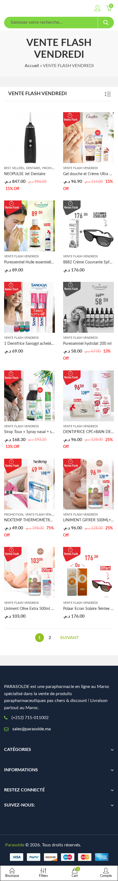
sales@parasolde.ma (31, 729)
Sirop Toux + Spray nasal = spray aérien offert (42, 432)
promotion (51, 168)
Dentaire (33, 168)
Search (106, 22)
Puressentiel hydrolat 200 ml (87, 344)
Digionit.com (100, 845)
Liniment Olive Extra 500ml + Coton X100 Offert (45, 609)
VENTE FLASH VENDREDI (80, 168)
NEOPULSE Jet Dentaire (24, 174)
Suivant (69, 637)
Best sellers (14, 168)
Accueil (32, 66)
